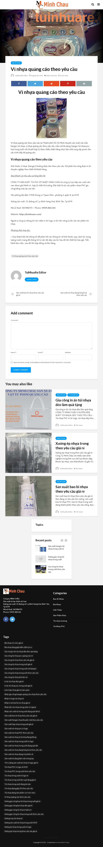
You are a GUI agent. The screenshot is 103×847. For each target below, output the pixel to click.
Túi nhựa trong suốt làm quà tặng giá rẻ (20, 780)
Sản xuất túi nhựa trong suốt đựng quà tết (21, 745)
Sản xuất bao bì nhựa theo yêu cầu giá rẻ (72, 489)
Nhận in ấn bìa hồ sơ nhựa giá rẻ (17, 703)
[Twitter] (12, 619)
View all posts (31, 279)
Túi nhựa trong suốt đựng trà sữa (17, 784)
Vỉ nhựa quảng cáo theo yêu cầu (25, 256)
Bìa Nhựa (57, 604)
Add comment (51, 75)
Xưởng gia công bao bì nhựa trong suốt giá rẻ (22, 801)
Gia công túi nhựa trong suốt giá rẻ (18, 664)
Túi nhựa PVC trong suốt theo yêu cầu (20, 771)
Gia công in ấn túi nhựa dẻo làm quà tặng (73, 402)
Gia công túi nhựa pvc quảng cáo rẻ (19, 656)
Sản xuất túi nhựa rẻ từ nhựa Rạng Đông (20, 737)
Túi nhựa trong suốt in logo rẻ (16, 775)
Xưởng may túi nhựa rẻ (13, 818)
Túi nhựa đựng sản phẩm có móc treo (20, 793)
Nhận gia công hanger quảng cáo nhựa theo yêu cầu (25, 694)
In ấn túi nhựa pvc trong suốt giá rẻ (18, 686)
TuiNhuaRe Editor (21, 75)
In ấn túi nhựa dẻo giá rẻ (14, 681)
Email (40, 352)
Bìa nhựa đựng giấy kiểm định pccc (18, 647)
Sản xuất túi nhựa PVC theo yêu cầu (19, 733)
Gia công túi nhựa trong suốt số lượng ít (20, 668)
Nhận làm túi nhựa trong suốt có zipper (20, 707)
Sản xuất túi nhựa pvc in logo (16, 728)
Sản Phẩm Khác (59, 615)
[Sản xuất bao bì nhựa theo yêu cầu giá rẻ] (28, 496)
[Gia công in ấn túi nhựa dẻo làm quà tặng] (28, 409)
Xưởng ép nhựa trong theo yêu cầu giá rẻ (72, 445)
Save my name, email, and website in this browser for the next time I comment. (42, 362)
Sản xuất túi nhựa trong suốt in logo (19, 741)
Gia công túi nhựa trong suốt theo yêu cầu (56, 569)
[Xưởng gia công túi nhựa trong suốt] (40, 559)
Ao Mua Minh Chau (62, 842)
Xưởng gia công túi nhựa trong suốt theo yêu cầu (24, 814)
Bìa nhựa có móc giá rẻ (14, 643)
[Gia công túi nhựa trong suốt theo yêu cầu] (40, 569)
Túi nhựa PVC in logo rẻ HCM (16, 767)
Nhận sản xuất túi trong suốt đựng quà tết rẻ (22, 711)
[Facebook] (6, 619)
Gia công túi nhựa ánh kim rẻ (16, 677)
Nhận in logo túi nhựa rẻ (14, 698)
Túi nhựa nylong (60, 621)
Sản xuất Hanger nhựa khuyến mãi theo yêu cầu (24, 720)
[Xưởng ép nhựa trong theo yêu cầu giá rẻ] (28, 452)
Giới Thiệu (57, 610)
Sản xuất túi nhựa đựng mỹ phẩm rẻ (19, 754)
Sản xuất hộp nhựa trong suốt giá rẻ (19, 724)
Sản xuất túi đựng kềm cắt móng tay (19, 758)
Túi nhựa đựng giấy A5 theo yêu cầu (19, 788)
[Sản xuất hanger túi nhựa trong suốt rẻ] (40, 548)
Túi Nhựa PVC (73, 395)
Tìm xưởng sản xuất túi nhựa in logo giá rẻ (21, 763)
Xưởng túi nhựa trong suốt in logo (18, 827)
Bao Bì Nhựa (16, 63)
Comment (14, 320)
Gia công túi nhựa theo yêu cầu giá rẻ (19, 660)
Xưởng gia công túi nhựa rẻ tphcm (18, 810)
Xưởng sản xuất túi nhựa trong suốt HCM (21, 822)
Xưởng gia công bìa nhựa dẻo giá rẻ (18, 805)
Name (13, 352)
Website (68, 352)
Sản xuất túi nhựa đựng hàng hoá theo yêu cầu (23, 750)
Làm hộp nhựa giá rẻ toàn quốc (17, 690)
